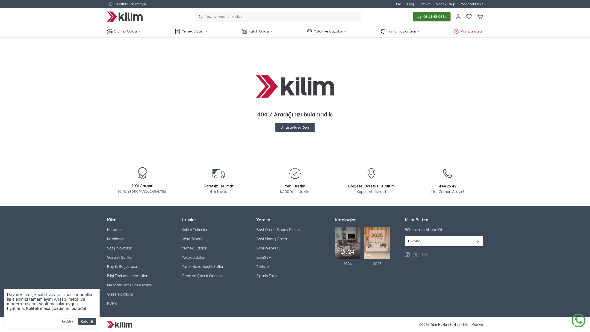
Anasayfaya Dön (295, 127)
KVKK (112, 303)
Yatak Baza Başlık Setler (203, 266)
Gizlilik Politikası (120, 294)
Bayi (398, 4)
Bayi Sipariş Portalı (272, 239)
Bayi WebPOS (268, 248)
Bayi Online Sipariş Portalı (278, 229)
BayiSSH (263, 257)
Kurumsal (115, 229)
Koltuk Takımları (195, 229)
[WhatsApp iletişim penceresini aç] (578, 319)
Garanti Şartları (120, 257)
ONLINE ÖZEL (435, 17)
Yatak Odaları (193, 257)
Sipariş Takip (445, 4)
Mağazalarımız (471, 4)
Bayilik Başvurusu (122, 266)
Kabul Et (87, 321)
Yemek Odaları (194, 248)
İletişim (425, 4)
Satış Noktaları (119, 248)
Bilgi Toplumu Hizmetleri (127, 275)
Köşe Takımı (192, 239)
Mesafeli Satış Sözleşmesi (129, 285)
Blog (410, 4)
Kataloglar (116, 239)
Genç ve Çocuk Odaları (202, 275)
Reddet (67, 321)
